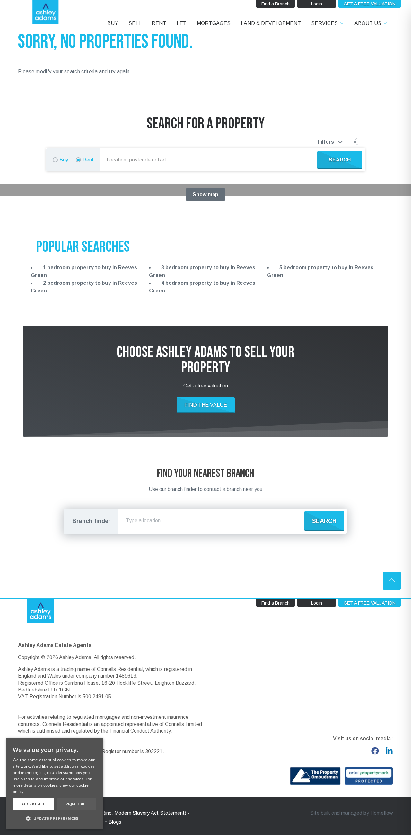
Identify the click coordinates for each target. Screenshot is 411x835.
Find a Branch (275, 3)
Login (316, 3)
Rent (88, 159)
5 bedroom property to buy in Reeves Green (320, 271)
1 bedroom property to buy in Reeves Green (84, 271)
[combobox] (210, 160)
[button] (54, 818)
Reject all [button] (77, 804)
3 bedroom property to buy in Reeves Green (202, 271)
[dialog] (54, 783)
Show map (205, 194)
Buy (63, 159)
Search (324, 521)
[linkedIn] (389, 751)
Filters (326, 141)
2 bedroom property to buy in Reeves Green (84, 286)
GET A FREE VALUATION (370, 3)
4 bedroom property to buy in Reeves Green (202, 286)
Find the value (205, 405)
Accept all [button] (33, 804)
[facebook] (375, 751)
